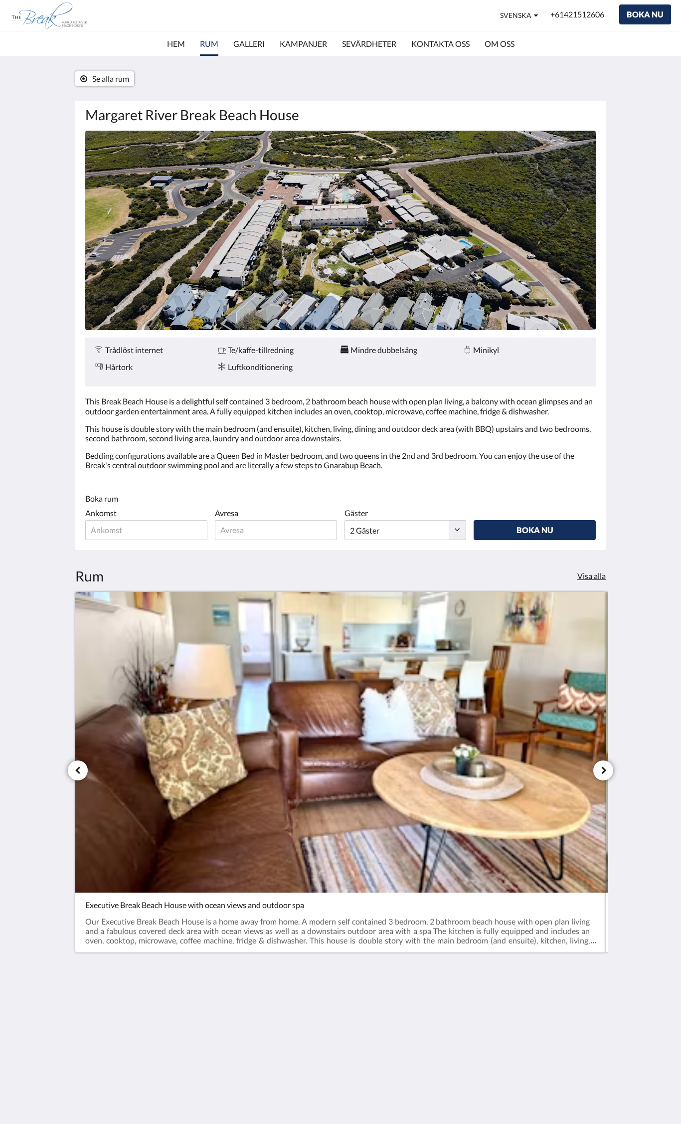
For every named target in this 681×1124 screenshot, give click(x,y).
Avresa (226, 513)
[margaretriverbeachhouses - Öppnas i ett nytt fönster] (558, 1012)
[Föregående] (78, 770)
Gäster (356, 513)
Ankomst (101, 513)
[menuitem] (176, 43)
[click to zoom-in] (340, 230)
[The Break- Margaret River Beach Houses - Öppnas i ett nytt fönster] (586, 1012)
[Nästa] (603, 770)
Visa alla (591, 575)
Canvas (583, 1082)
